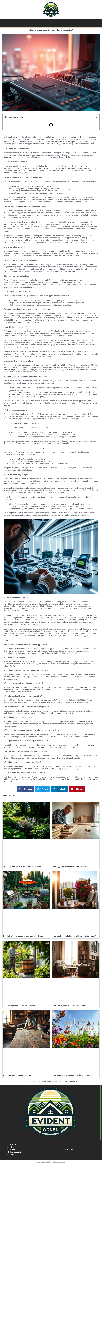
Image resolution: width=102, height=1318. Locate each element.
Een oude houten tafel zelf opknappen (19, 1075)
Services (10, 1147)
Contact (10, 1154)
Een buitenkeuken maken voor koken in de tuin (23, 936)
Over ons (11, 1149)
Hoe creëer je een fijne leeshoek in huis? (69, 1006)
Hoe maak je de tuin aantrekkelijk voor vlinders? (73, 1075)
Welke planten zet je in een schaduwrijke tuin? (22, 866)
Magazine (28, 1081)
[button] (51, 22)
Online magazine (14, 1152)
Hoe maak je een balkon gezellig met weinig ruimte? (74, 936)
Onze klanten (67, 1149)
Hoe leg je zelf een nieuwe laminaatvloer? (70, 866)
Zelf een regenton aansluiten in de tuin (19, 1006)
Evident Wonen (14, 1145)
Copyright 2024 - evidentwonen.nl (51, 1162)
